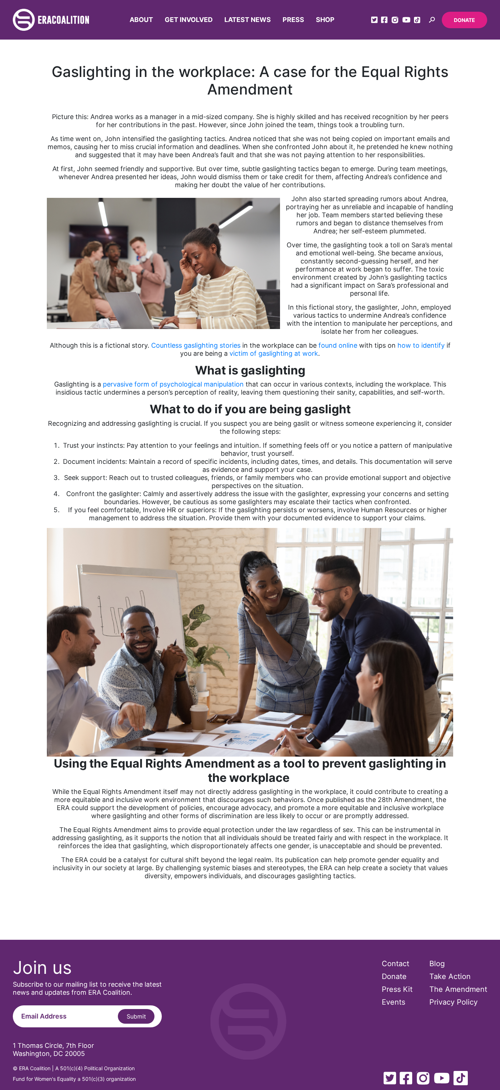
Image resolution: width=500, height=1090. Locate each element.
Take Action (450, 976)
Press (293, 19)
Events (393, 1002)
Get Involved (189, 19)
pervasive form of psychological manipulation (173, 384)
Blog (437, 963)
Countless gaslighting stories (195, 345)
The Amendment (458, 989)
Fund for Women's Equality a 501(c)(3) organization (74, 1079)
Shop (325, 19)
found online (337, 345)
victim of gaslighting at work (274, 353)
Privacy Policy (453, 1002)
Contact (395, 963)
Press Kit (397, 989)
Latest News (247, 19)
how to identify (421, 345)
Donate (464, 20)
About (141, 19)
